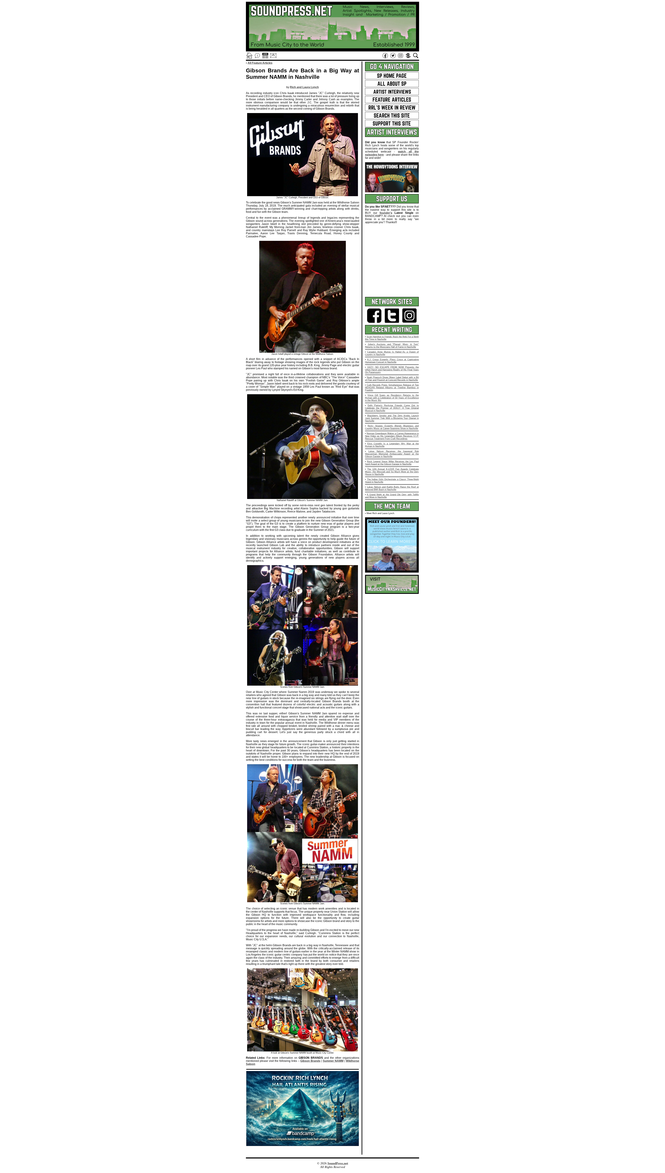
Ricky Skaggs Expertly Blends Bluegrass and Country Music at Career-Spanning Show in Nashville (392, 427)
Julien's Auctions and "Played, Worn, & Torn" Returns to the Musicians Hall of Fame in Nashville (392, 345)
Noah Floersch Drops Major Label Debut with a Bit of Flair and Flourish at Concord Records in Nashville (392, 378)
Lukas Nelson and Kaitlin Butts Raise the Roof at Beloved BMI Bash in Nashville (392, 488)
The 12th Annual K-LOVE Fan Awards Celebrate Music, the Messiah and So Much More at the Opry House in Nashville (392, 472)
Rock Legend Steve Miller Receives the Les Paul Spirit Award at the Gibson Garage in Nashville (392, 462)
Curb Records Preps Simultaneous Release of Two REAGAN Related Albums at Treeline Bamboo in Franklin (392, 387)
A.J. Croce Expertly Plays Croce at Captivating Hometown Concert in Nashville (392, 360)
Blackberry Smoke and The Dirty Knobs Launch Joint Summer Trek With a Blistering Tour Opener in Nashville (392, 418)
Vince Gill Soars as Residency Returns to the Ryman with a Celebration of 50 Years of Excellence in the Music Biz (392, 398)
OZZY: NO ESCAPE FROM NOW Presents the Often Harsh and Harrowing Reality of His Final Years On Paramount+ (392, 370)
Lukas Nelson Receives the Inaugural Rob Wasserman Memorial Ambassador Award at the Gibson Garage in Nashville (392, 454)
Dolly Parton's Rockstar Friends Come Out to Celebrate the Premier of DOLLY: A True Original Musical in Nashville (392, 408)
